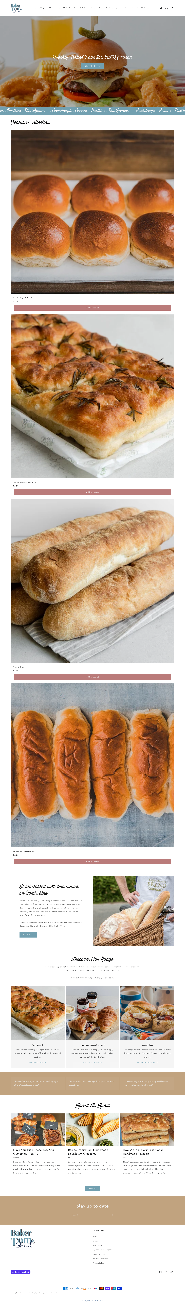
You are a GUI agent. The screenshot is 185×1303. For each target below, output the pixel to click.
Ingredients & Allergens (102, 1250)
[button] (40, 8)
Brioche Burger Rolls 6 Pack (23, 298)
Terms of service (56, 1293)
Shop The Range (92, 66)
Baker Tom (19, 1293)
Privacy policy (43, 1293)
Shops (95, 1241)
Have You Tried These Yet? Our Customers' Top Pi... (33, 1152)
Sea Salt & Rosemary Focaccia (24, 482)
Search (96, 1236)
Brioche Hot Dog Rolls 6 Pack (24, 851)
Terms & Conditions (101, 1258)
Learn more (28, 935)
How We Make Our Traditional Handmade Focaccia (143, 1152)
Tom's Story (97, 1245)
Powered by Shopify (30, 1293)
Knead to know (99, 1254)
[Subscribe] (112, 1215)
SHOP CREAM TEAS (145, 1062)
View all (92, 1188)
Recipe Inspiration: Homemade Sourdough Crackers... (88, 1152)
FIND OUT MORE (91, 1062)
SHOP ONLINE (36, 1062)
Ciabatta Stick (18, 667)
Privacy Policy (98, 1263)
